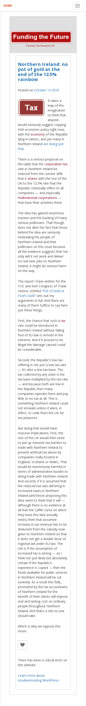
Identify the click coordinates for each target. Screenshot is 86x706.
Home (7, 6)
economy (38, 134)
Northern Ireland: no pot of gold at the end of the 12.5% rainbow (43, 71)
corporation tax (55, 164)
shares (32, 178)
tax (63, 320)
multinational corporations (37, 198)
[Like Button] (22, 644)
